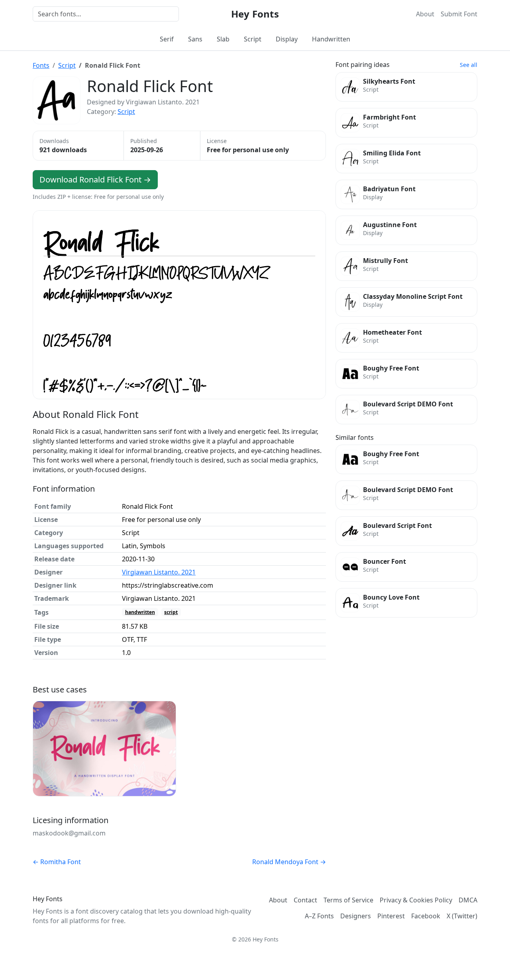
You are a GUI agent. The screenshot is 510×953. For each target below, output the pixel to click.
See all (468, 65)
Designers (355, 916)
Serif (167, 39)
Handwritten (331, 39)
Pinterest (391, 916)
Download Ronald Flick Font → (95, 179)
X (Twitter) (462, 916)
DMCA (468, 900)
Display (287, 39)
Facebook (425, 916)
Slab (223, 39)
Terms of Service (348, 900)
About (425, 14)
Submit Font (459, 14)
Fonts (41, 65)
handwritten (140, 612)
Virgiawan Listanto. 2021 (159, 572)
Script (252, 39)
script (171, 612)
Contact (305, 900)
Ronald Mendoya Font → (289, 861)
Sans (195, 39)
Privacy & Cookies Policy (416, 900)
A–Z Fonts (319, 916)
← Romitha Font (57, 861)
